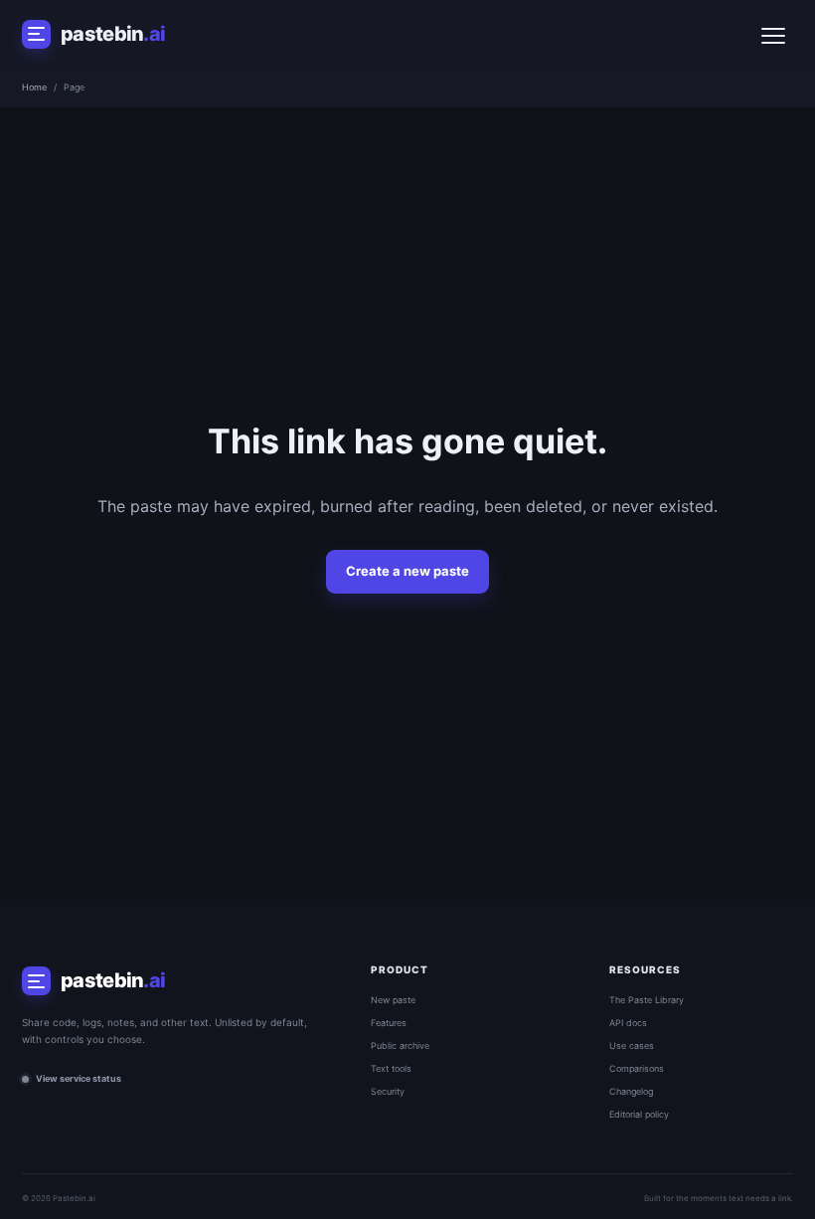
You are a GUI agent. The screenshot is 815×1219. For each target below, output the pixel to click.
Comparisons (636, 1068)
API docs (628, 1022)
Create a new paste (407, 571)
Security (388, 1091)
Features (389, 1022)
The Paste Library (646, 999)
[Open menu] (773, 34)
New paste (393, 999)
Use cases (631, 1045)
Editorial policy (639, 1114)
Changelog (631, 1091)
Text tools (391, 1068)
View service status (78, 1078)
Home (34, 87)
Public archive (400, 1045)
